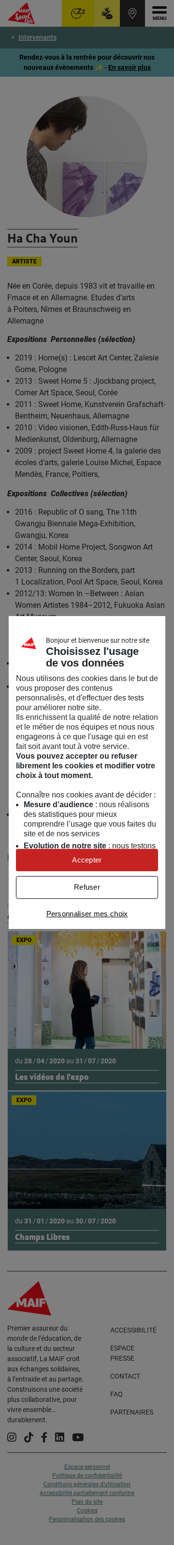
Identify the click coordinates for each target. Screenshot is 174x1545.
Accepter (87, 860)
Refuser (87, 887)
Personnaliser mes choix (87, 914)
